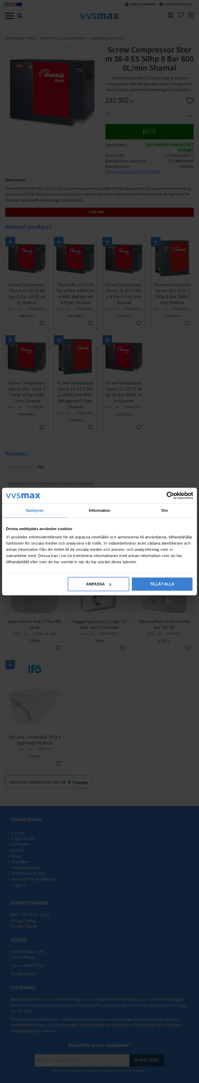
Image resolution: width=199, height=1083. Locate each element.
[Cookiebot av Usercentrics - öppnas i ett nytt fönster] (170, 495)
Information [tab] (99, 510)
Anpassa (95, 584)
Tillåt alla (162, 584)
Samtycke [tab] (35, 510)
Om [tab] (164, 510)
